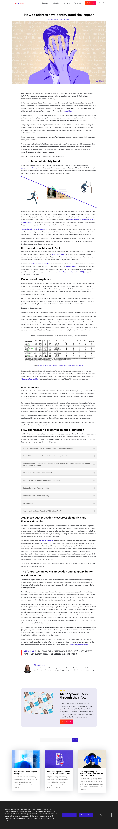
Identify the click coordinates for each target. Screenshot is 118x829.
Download (66, 722)
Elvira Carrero (54, 19)
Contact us (29, 650)
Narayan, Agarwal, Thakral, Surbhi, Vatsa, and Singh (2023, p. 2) (60, 365)
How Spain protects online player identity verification (58, 772)
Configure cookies (103, 815)
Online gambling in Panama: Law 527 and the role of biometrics (91, 773)
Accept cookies (69, 815)
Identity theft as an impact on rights (25, 772)
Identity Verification (64, 19)
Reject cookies (86, 815)
